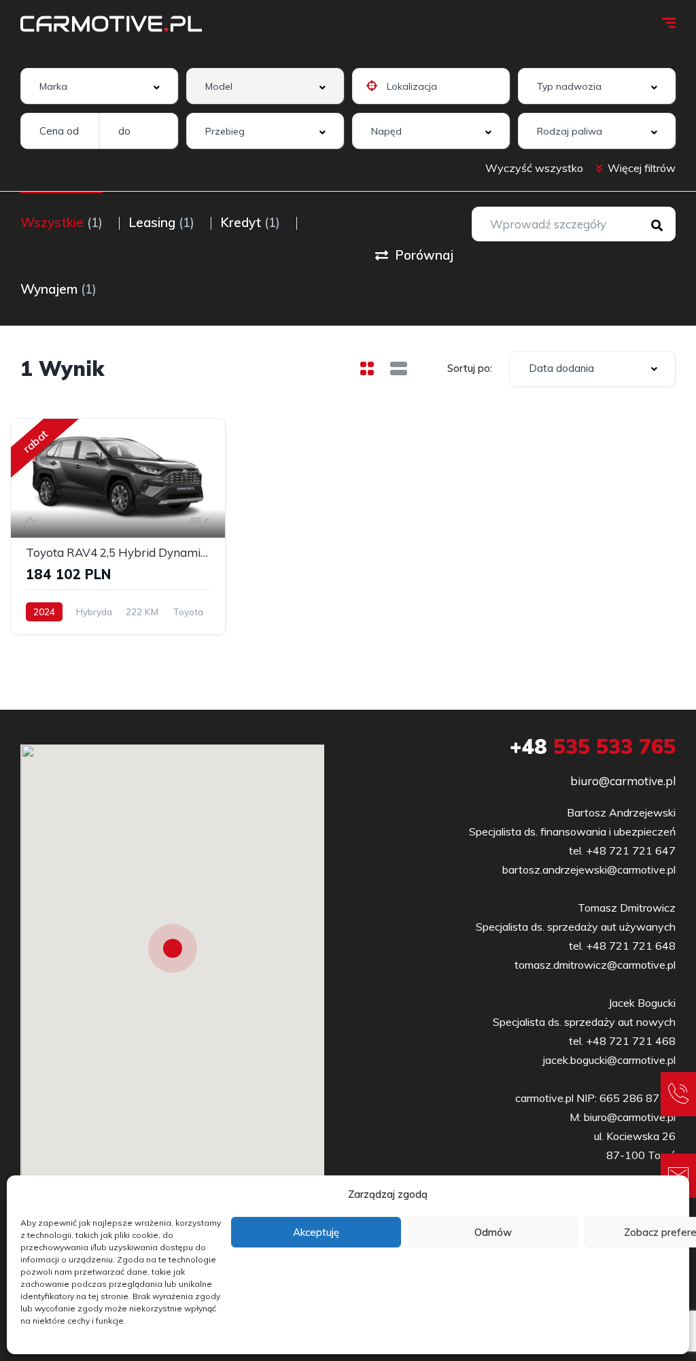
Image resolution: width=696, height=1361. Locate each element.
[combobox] (99, 86)
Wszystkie (61, 222)
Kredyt (250, 222)
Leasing (161, 222)
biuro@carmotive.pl (623, 781)
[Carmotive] (111, 24)
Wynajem (58, 289)
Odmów (493, 1232)
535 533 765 (593, 746)
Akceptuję (316, 1232)
